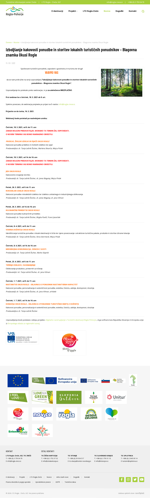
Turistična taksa (70, 482)
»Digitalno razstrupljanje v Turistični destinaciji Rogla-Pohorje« (71, 320)
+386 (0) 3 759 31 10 (103, 458)
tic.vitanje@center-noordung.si (80, 461)
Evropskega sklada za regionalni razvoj (23, 323)
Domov (9, 42)
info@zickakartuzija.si (50, 461)
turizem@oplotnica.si (130, 461)
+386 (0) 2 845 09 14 (130, 458)
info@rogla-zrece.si (115, 2)
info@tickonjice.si (102, 461)
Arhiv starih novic (62, 477)
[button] (141, 11)
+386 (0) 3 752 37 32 (50, 458)
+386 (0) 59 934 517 (77, 458)
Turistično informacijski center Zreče (21, 2)
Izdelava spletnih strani (126, 493)
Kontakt (132, 11)
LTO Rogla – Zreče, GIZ (51, 2)
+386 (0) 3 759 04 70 (136, 2)
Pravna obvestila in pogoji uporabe (18, 482)
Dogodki (119, 11)
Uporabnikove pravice (43, 482)
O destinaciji (57, 11)
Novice (107, 11)
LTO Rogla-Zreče (90, 11)
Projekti (72, 11)
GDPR (58, 482)
